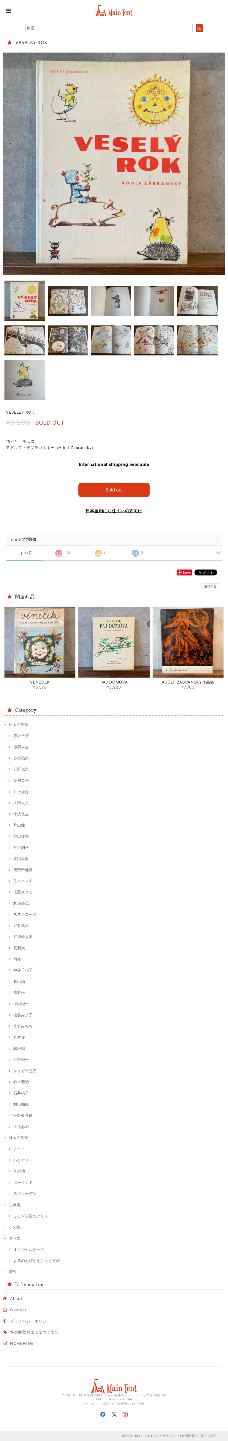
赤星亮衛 (21, 758)
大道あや (21, 1126)
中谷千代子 (23, 970)
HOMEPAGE (22, 1343)
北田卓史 (21, 858)
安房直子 (21, 780)
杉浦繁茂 (21, 903)
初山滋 (19, 981)
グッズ (14, 1238)
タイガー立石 (25, 1070)
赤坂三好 (21, 735)
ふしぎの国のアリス (30, 1216)
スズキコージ (25, 914)
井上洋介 (21, 791)
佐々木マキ (23, 880)
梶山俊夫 (21, 836)
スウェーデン (25, 1193)
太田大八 (21, 802)
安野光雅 (21, 769)
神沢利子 (21, 847)
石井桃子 (21, 1093)
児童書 (14, 1204)
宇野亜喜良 (23, 1115)
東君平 (19, 992)
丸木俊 (19, 1037)
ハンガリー (23, 1160)
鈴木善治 (21, 1081)
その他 (19, 1171)
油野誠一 (21, 1059)
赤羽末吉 (21, 746)
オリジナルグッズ (28, 1249)
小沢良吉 (21, 814)
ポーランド (23, 1182)
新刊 (13, 1271)
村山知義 (21, 1104)
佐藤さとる (23, 892)
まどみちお (23, 1026)
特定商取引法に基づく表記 (34, 1332)
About (16, 1298)
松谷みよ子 (23, 1015)
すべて (26, 553)
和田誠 (19, 1048)
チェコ (19, 1148)
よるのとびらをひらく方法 (36, 1260)
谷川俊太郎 (23, 936)
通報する (210, 586)
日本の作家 (18, 724)
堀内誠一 (21, 1003)
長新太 (19, 947)
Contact (18, 1309)
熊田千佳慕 (23, 869)
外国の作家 (18, 1137)
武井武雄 (21, 925)
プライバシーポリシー (30, 1321)
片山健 (19, 824)
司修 (17, 959)
